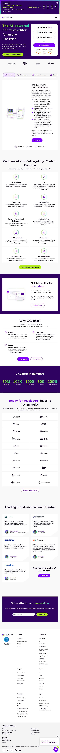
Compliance (42, 658)
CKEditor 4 (19, 643)
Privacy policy (42, 700)
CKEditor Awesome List (22, 708)
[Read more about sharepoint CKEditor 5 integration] (16, 482)
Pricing (40, 673)
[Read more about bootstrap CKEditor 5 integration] (44, 453)
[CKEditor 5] (7, 17)
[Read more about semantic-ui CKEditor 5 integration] (16, 467)
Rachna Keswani (14, 531)
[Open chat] (56, 749)
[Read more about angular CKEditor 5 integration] (44, 416)
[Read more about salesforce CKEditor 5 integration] (44, 467)
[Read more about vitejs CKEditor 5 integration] (16, 453)
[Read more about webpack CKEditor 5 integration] (44, 446)
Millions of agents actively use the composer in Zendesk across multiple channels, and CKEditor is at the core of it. (16, 523)
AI (39, 641)
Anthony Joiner (13, 556)
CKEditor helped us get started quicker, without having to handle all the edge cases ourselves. (15, 571)
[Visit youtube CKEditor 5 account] (19, 750)
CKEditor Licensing (43, 705)
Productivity (42, 643)
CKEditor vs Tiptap (21, 698)
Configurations (42, 661)
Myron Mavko (41, 556)
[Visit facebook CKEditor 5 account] (3, 750)
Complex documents (40, 75)
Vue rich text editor (21, 716)
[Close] (57, 2)
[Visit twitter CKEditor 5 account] (7, 750)
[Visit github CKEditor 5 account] (15, 750)
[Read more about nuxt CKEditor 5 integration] (16, 431)
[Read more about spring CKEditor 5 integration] (44, 475)
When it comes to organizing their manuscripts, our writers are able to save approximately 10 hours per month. (15, 546)
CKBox (18, 646)
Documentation (20, 675)
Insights (19, 703)
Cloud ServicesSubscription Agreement (44, 709)
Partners (41, 686)
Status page (20, 683)
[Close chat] (57, 736)
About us (41, 689)
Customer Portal (21, 673)
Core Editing (42, 638)
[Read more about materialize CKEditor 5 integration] (44, 460)
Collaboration (24, 75)
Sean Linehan (41, 531)
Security (41, 675)
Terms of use (42, 698)
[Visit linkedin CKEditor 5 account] (11, 750)
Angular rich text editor (22, 713)
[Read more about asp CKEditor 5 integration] (44, 438)
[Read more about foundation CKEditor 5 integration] (16, 460)
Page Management (43, 656)
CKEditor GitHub (21, 681)
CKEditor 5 (19, 638)
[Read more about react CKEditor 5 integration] (16, 416)
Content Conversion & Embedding (43, 650)
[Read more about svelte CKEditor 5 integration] (16, 475)
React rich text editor (22, 711)
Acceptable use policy (44, 703)
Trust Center (42, 678)
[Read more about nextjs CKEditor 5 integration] (44, 424)
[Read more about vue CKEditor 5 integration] (16, 424)
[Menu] (56, 17)
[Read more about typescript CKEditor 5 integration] (44, 431)
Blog (18, 705)
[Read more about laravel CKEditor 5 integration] (16, 438)
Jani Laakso (12, 577)
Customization (42, 653)
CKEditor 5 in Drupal (22, 641)
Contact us (41, 681)
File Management (43, 664)
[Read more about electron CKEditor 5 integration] (44, 482)
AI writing (10, 75)
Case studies (42, 683)
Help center (20, 678)
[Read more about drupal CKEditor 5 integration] (16, 446)
